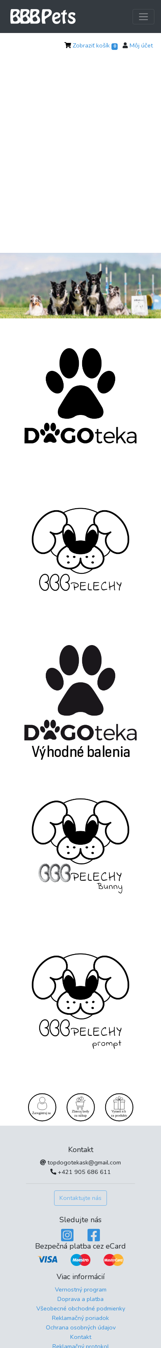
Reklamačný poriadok (80, 1318)
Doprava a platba (80, 1299)
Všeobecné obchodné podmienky (80, 1308)
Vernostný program (81, 1289)
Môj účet (141, 45)
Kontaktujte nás (80, 1198)
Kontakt (80, 1337)
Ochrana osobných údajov (81, 1327)
